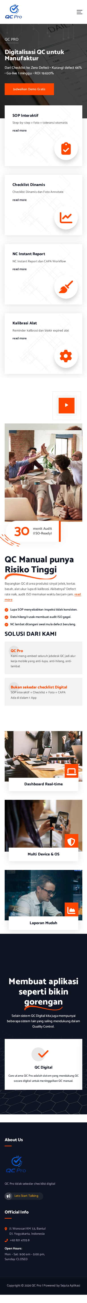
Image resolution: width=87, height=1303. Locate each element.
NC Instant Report (28, 254)
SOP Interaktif (25, 116)
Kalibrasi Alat (24, 323)
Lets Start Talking (26, 1196)
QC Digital (43, 1067)
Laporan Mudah (44, 923)
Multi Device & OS (43, 854)
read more (19, 130)
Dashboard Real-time (43, 784)
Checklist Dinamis (28, 185)
